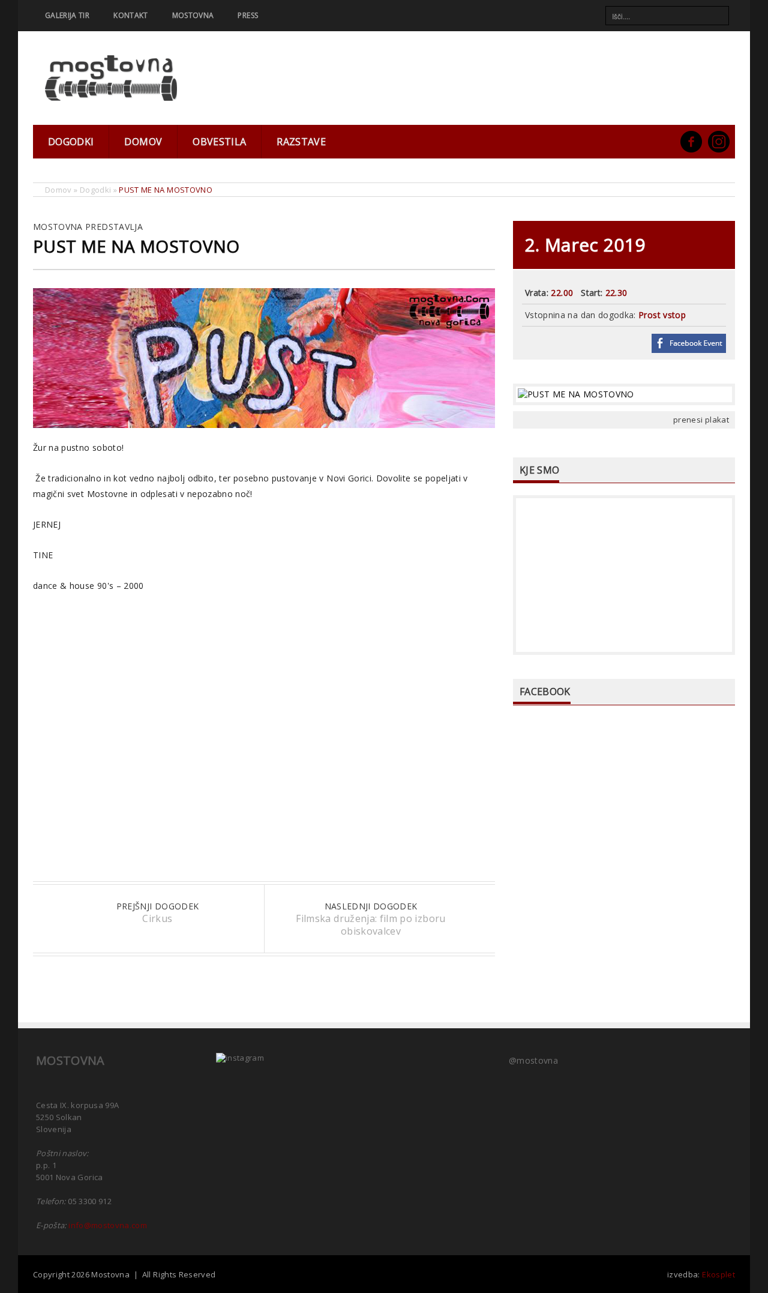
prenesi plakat (701, 419)
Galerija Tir (67, 15)
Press (248, 15)
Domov (143, 141)
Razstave (301, 141)
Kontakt (130, 15)
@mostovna (533, 1060)
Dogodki (71, 141)
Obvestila (219, 141)
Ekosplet (718, 1274)
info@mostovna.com (107, 1225)
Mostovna (193, 15)
